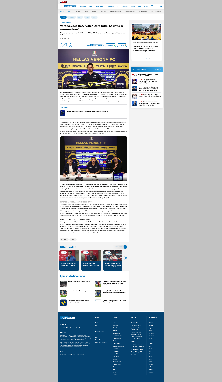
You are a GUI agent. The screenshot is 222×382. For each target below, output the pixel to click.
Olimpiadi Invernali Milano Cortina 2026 (136, 335)
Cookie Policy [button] (80, 354)
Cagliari (151, 328)
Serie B (115, 330)
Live (96, 337)
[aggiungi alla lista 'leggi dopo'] (66, 45)
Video (96, 322)
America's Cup (117, 361)
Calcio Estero (116, 343)
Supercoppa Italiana (118, 346)
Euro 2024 (133, 354)
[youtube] (79, 327)
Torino (150, 367)
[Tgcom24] (63, 2)
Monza (150, 354)
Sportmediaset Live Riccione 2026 (136, 328)
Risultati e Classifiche (100, 342)
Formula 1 (115, 348)
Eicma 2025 (134, 341)
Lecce (150, 348)
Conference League (118, 341)
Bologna (151, 325)
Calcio (114, 322)
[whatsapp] (67, 327)
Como (150, 330)
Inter (150, 341)
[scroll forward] (126, 259)
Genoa (150, 338)
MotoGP (115, 354)
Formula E (116, 351)
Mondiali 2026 (134, 322)
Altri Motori (116, 356)
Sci (114, 369)
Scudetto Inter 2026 (136, 332)
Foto (96, 325)
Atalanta (151, 322)
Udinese (151, 369)
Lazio (150, 346)
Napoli (150, 356)
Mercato (115, 325)
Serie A (115, 328)
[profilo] (161, 6)
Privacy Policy (71, 354)
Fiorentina (151, 333)
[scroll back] (126, 256)
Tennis (114, 367)
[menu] (61, 6)
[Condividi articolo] (61, 45)
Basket (115, 359)
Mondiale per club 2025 (137, 344)
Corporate (63, 354)
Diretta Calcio (99, 340)
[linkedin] (73, 327)
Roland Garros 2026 (136, 325)
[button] (63, 17)
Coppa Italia (116, 333)
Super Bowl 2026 (135, 339)
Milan (150, 351)
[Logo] (70, 6)
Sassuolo (151, 364)
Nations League (117, 364)
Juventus (151, 343)
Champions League (118, 335)
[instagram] (64, 327)
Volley (114, 372)
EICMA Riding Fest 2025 (137, 346)
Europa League (117, 338)
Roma (150, 361)
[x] (70, 327)
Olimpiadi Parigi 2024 (136, 352)
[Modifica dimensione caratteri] (70, 45)
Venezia (151, 372)
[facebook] (61, 327)
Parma (150, 359)
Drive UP (115, 374)
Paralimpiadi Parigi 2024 (137, 349)
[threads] (76, 327)
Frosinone (151, 335)
